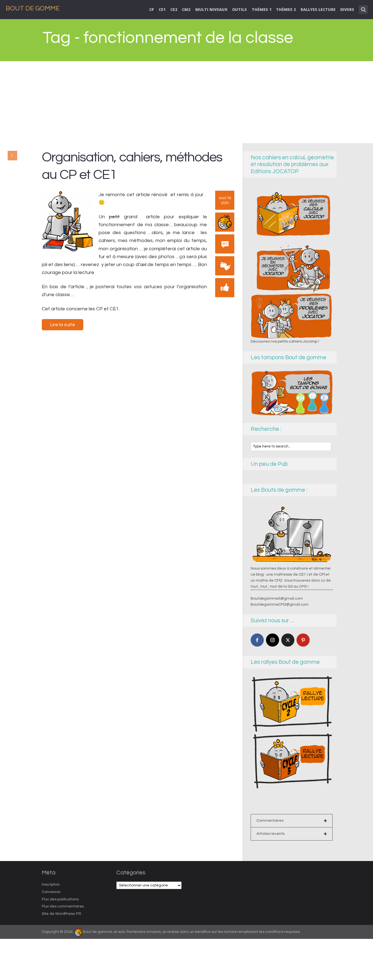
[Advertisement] (186, 102)
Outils (239, 9)
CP (151, 9)
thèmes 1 (261, 9)
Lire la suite (62, 324)
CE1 (162, 9)
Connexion (51, 892)
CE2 (173, 9)
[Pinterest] (303, 640)
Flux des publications (60, 899)
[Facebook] (257, 640)
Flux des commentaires (63, 906)
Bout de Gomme (33, 8)
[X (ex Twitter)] (287, 640)
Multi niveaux (211, 9)
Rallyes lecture (318, 9)
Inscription (51, 884)
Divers (347, 9)
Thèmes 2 (286, 9)
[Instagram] (272, 640)
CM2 (186, 9)
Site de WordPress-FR (61, 914)
